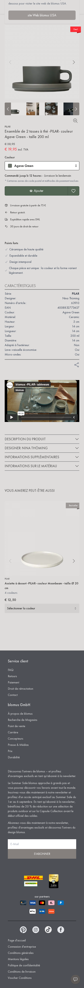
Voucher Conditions (20, 978)
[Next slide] (76, 109)
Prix (10, 751)
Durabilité (14, 757)
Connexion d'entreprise (22, 947)
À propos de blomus (20, 714)
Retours (12, 676)
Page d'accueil (17, 940)
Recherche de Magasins (22, 720)
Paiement (13, 682)
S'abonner (42, 854)
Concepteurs (15, 738)
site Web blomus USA (42, 15)
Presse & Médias (18, 745)
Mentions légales (18, 959)
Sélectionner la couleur (21, 608)
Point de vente (16, 726)
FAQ (10, 670)
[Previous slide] (8, 109)
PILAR (8, 126)
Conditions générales (21, 953)
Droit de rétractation (20, 689)
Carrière (13, 732)
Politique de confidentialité (24, 965)
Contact (13, 695)
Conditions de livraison (22, 971)
